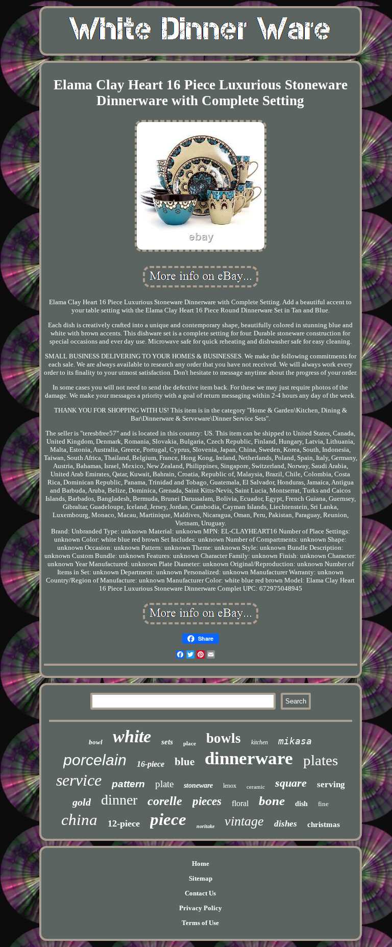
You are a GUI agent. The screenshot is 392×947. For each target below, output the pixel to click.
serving (331, 784)
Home (200, 863)
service (79, 780)
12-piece (124, 823)
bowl (96, 742)
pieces (207, 801)
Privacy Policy (200, 908)
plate (164, 784)
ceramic (256, 787)
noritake (205, 826)
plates (320, 760)
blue (184, 761)
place (189, 743)
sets (167, 742)
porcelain (95, 759)
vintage (244, 821)
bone (272, 801)
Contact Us (200, 893)
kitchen (259, 742)
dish (301, 804)
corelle (165, 801)
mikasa (295, 741)
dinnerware (249, 758)
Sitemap (200, 878)
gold (81, 802)
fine (323, 804)
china (79, 820)
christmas (323, 824)
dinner (119, 800)
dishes (285, 824)
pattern (128, 784)
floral (240, 803)
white (132, 736)
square (291, 782)
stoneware (198, 785)
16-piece (150, 764)
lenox (229, 785)
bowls (223, 738)
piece (168, 819)
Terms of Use (200, 923)
